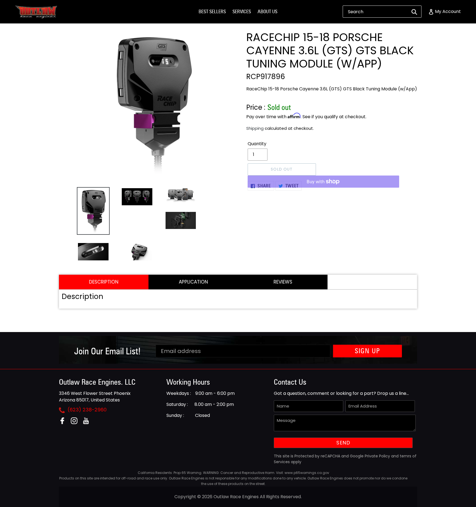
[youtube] (88, 422)
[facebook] (64, 422)
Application (193, 282)
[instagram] (76, 422)
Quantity (257, 144)
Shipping (255, 128)
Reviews (283, 282)
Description (103, 282)
